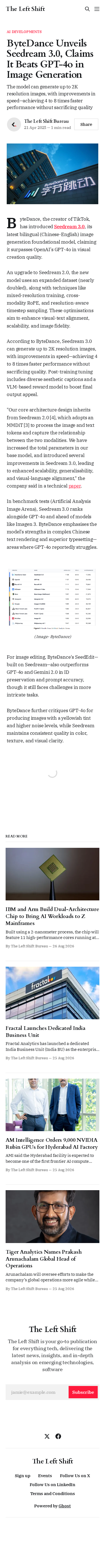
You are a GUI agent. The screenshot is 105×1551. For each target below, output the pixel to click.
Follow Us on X (75, 1475)
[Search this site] (87, 8)
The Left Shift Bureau (46, 121)
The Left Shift (25, 9)
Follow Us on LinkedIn (52, 1484)
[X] (47, 1436)
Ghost (65, 1505)
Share (86, 124)
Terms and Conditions (52, 1493)
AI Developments (24, 31)
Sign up (22, 1475)
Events (45, 1475)
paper (75, 486)
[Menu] (96, 8)
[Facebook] (58, 1436)
